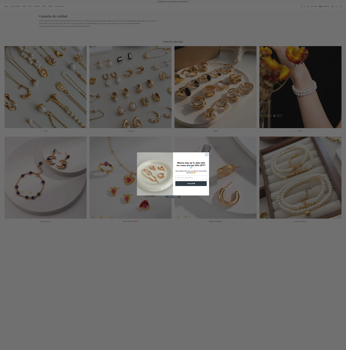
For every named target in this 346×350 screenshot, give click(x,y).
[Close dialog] (206, 154)
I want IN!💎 (191, 183)
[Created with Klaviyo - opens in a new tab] (173, 196)
